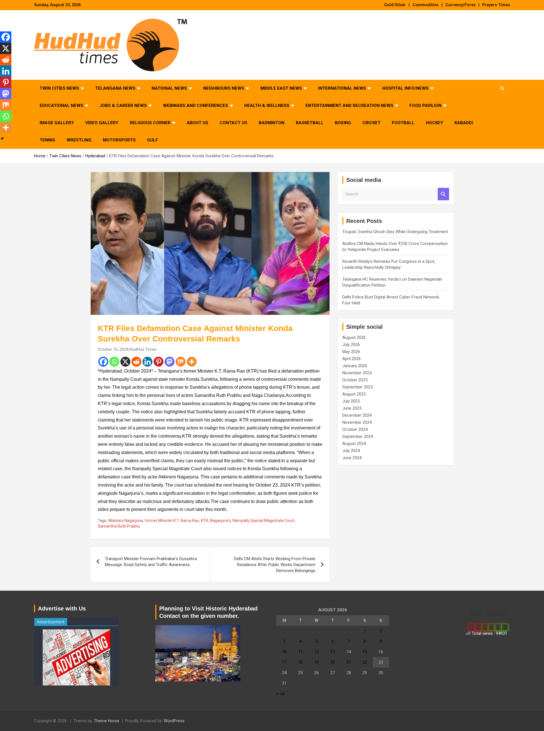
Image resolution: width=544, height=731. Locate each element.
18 (300, 662)
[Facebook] (103, 362)
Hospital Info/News (405, 88)
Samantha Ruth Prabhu (119, 526)
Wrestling (79, 140)
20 (332, 662)
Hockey (434, 122)
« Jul (280, 693)
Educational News (61, 105)
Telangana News (115, 88)
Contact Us (233, 122)
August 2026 (354, 337)
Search (443, 194)
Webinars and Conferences (195, 105)
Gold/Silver (395, 5)
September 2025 (357, 387)
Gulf (152, 140)
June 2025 (352, 408)
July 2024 (351, 450)
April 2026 (351, 358)
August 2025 (354, 394)
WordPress (174, 720)
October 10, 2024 (113, 349)
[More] (192, 362)
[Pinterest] (158, 362)
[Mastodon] (170, 362)
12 (316, 651)
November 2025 (357, 372)
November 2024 (357, 422)
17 (284, 662)
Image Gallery (57, 122)
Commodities (426, 5)
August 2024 (354, 443)
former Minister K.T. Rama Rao (171, 520)
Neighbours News (223, 88)
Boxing (343, 122)
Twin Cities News (59, 88)
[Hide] (2, 138)
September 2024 (357, 436)
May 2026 (351, 351)
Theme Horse (106, 720)
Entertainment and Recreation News (349, 105)
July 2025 (351, 401)
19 (316, 662)
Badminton (271, 122)
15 (364, 651)
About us (197, 122)
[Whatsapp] (114, 362)
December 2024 (356, 415)
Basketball (310, 122)
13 (332, 651)
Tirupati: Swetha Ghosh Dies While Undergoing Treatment (395, 231)
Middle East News (281, 88)
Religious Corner (150, 122)
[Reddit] (136, 362)
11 (300, 651)
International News (342, 88)
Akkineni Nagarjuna (125, 520)
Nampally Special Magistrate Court (263, 520)
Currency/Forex (460, 5)
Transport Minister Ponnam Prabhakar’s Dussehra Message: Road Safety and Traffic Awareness (151, 561)
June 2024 (352, 457)
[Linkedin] (147, 362)
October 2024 (354, 429)
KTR (204, 520)
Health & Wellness (266, 105)
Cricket (371, 122)
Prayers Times (496, 5)
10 (284, 651)
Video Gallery (101, 122)
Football (403, 122)
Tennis (47, 140)
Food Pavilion (425, 105)
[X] (125, 362)
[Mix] (181, 362)
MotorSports (119, 140)
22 (364, 662)
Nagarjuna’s (220, 520)
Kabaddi (463, 122)
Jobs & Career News (123, 105)
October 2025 (354, 379)
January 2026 (354, 365)
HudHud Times (143, 349)
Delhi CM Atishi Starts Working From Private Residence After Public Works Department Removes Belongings (274, 564)
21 (349, 662)
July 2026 (351, 344)
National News (169, 88)
